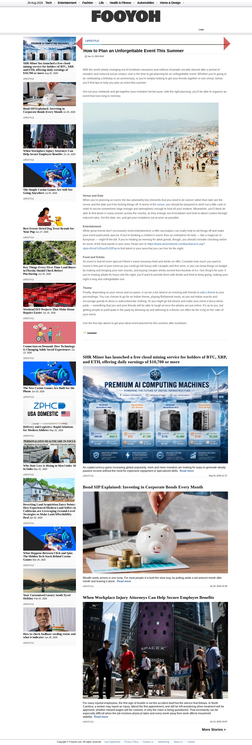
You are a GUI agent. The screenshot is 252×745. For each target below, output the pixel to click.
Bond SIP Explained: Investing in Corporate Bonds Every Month (44, 110)
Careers (191, 742)
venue (161, 204)
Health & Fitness (120, 2)
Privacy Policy (131, 742)
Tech (48, 2)
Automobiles (145, 2)
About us (178, 742)
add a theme (207, 292)
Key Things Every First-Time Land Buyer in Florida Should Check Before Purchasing (49, 270)
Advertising (163, 742)
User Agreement (112, 742)
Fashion (87, 2)
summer (92, 332)
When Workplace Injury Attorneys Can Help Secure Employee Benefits (48, 152)
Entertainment (67, 2)
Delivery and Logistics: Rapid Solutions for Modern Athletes (48, 428)
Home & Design (170, 2)
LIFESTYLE (28, 79)
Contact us (148, 742)
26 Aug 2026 (35, 2)
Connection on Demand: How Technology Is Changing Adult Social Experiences (49, 348)
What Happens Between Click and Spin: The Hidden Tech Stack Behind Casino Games (48, 556)
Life (101, 2)
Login (201, 30)
